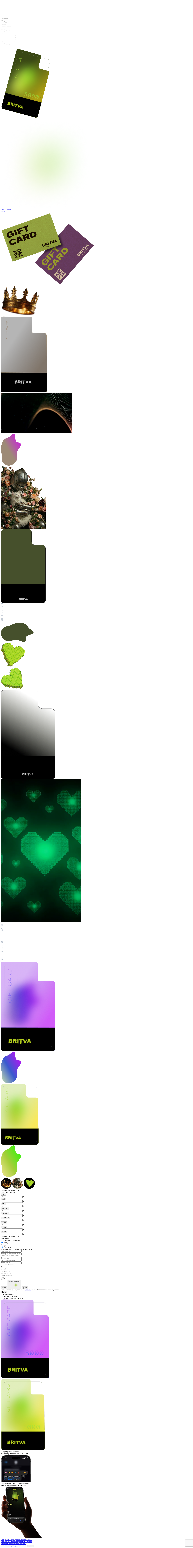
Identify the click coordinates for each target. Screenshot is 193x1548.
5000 (5, 1208)
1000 (3, 1194)
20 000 (4, 1227)
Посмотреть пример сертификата (13, 1546)
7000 (5, 1213)
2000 (3, 1199)
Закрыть (30, 1546)
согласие (28, 1290)
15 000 (4, 1222)
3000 (3, 1204)
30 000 (4, 1232)
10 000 (5, 1218)
